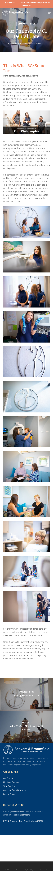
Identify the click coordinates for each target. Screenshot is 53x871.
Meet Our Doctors (11, 782)
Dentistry (22, 24)
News (32, 24)
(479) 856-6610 (17, 811)
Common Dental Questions (15, 790)
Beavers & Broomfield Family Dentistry (26, 43)
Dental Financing (10, 794)
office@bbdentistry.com (19, 815)
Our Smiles (8, 778)
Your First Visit (9, 786)
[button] (49, 12)
